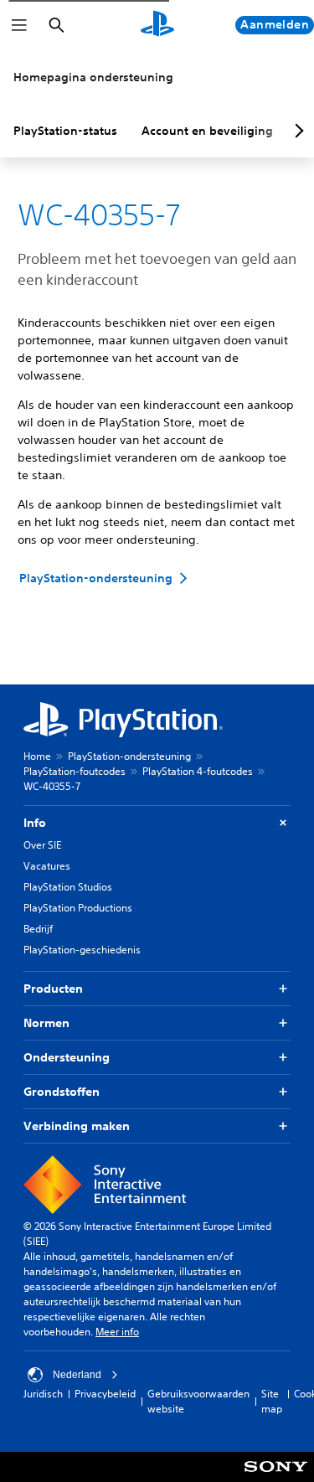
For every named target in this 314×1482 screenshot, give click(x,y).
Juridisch (43, 1393)
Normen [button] (46, 1022)
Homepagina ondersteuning (93, 77)
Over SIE (42, 845)
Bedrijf (38, 929)
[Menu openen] (19, 25)
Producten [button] (53, 988)
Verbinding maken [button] (76, 1125)
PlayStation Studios (67, 887)
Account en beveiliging (207, 130)
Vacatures (46, 866)
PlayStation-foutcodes (74, 771)
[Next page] (296, 130)
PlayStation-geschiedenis (82, 949)
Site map (271, 1401)
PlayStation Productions (77, 908)
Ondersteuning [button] (66, 1057)
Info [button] (34, 822)
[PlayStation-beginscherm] (157, 25)
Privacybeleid (105, 1393)
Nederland (77, 1375)
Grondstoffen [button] (61, 1091)
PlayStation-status (65, 130)
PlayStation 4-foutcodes (197, 771)
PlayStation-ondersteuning (129, 756)
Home (37, 756)
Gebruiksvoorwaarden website (198, 1401)
